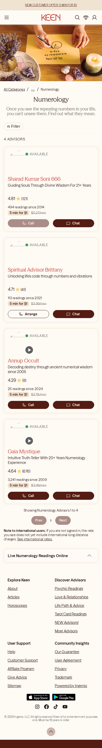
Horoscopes (17, 605)
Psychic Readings (69, 588)
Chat (76, 223)
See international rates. (35, 539)
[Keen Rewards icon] (86, 17)
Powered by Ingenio (71, 685)
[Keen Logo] (51, 17)
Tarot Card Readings (71, 614)
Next (63, 520)
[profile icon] (94, 17)
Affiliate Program (21, 668)
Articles (13, 597)
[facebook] (46, 708)
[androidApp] (63, 699)
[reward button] (86, 17)
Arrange (31, 314)
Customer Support (23, 660)
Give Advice (17, 677)
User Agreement (68, 660)
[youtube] (65, 708)
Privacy (61, 668)
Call (31, 223)
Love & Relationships (71, 597)
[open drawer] (6, 17)
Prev (38, 520)
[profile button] (94, 17)
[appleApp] (38, 699)
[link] (29, 350)
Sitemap (14, 685)
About (13, 588)
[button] (89, 556)
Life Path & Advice (69, 605)
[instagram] (37, 708)
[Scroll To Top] (51, 731)
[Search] (77, 17)
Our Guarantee (67, 651)
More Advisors (66, 631)
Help (11, 651)
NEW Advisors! (67, 622)
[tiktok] (56, 708)
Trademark (63, 677)
